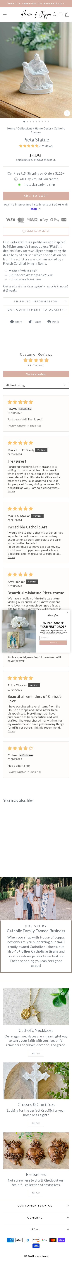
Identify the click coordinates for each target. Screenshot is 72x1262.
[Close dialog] (67, 612)
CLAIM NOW (53, 642)
